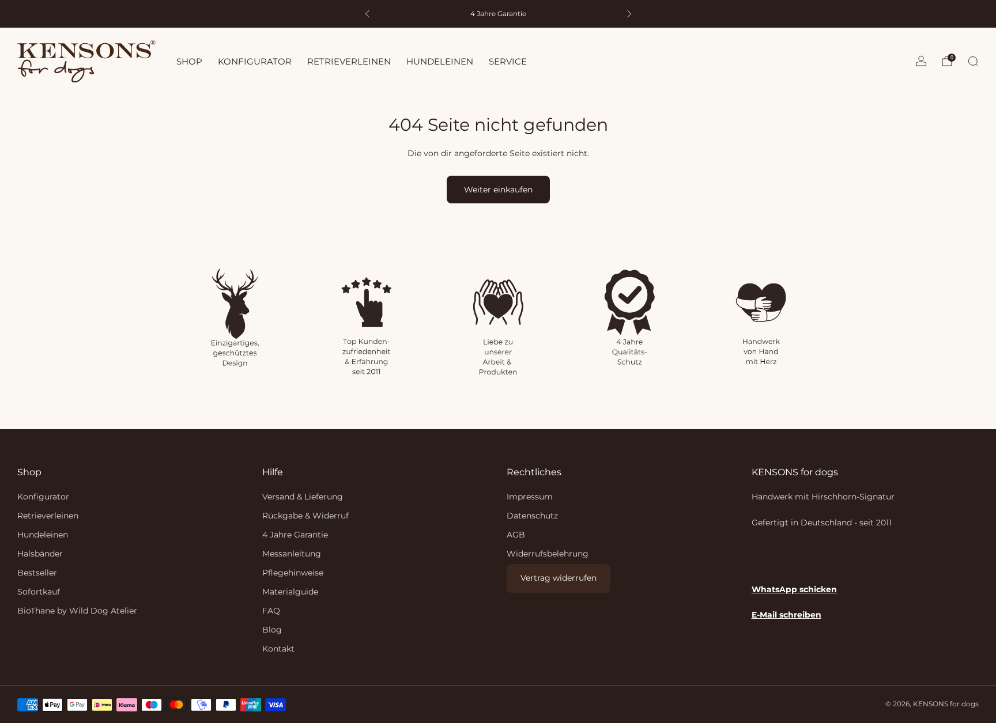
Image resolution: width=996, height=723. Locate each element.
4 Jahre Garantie (295, 534)
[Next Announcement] (629, 13)
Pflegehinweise (292, 572)
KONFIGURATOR (255, 61)
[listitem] (498, 14)
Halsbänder (40, 553)
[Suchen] (973, 61)
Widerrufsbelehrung (547, 553)
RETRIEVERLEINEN (349, 61)
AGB (516, 534)
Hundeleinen (42, 534)
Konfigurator (43, 496)
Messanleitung (291, 553)
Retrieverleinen (47, 515)
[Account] (921, 61)
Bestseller (37, 572)
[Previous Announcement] (367, 13)
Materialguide (290, 591)
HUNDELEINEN (439, 61)
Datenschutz (532, 515)
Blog (272, 629)
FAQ (271, 610)
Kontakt (278, 648)
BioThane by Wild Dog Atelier (77, 610)
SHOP (189, 61)
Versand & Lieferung (302, 496)
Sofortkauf (38, 591)
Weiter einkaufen (498, 189)
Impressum (530, 496)
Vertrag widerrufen (558, 578)
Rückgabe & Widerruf (305, 515)
